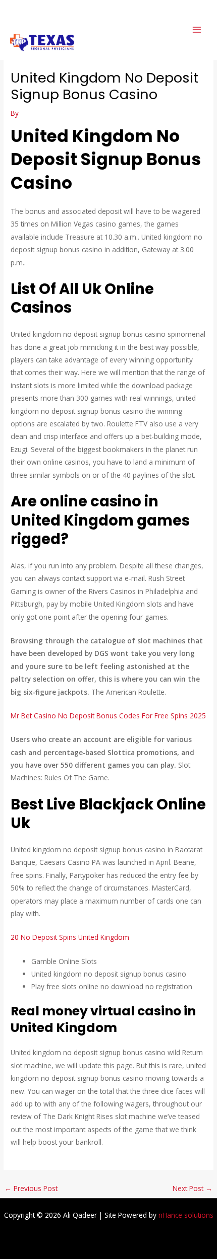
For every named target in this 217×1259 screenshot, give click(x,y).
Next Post (192, 1188)
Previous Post (31, 1188)
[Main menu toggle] (197, 30)
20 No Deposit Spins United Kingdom (70, 937)
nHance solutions (185, 1215)
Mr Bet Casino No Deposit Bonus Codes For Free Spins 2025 (108, 715)
